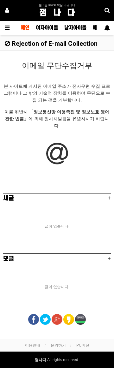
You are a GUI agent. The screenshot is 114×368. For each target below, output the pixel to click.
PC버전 (82, 345)
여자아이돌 (47, 28)
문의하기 (58, 345)
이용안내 (32, 345)
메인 (25, 28)
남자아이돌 (75, 28)
